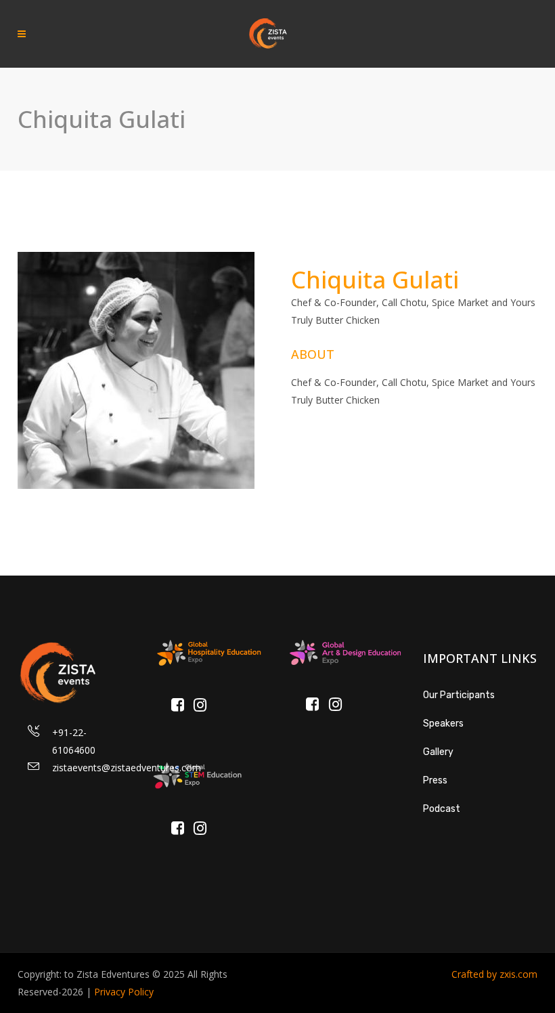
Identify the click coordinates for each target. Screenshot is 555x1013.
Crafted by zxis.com (494, 974)
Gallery (438, 752)
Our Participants (459, 695)
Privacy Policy (124, 991)
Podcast (441, 809)
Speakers (443, 723)
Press (435, 780)
